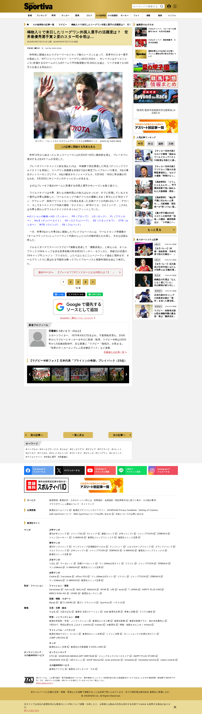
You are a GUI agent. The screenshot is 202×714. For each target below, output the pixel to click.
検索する (161, 6)
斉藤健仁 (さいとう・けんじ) (65, 330)
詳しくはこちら (31, 710)
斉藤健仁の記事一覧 (114, 352)
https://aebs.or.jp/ (45, 683)
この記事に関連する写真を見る (78, 146)
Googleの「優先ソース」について (76, 318)
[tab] (53, 15)
